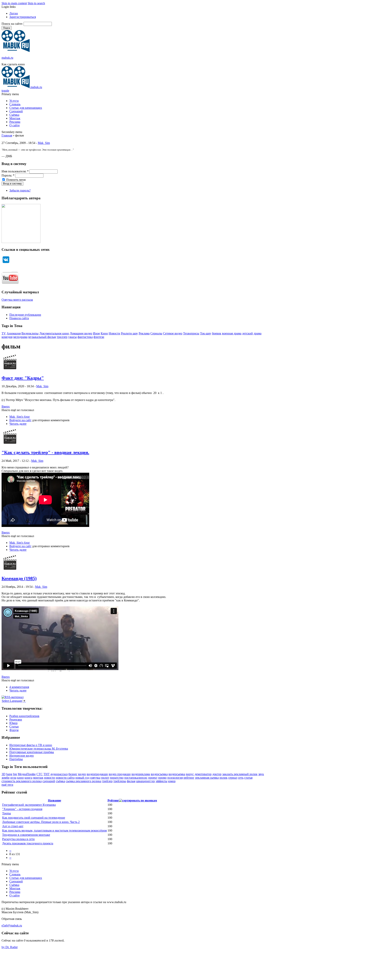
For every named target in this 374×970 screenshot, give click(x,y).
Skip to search (36, 3)
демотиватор (203, 774)
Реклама (14, 121)
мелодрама (20, 337)
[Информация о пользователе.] (10, 369)
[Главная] (16, 51)
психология (175, 777)
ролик (224, 777)
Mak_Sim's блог (19, 416)
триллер (62, 337)
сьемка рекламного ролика (83, 781)
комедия (7, 337)
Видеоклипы (30, 333)
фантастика (85, 337)
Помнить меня (15, 179)
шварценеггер (145, 781)
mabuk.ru (7, 57)
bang (9, 774)
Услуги (14, 100)
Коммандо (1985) (19, 578)
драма (257, 333)
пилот (105, 777)
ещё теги (7, 784)
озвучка (95, 777)
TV (4, 333)
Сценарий (16, 111)
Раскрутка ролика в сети (18, 839)
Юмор (13, 723)
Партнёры (16, 759)
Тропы (6, 813)
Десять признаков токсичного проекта (27, 843)
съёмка (60, 781)
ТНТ (46, 774)
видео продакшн (120, 774)
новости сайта (65, 777)
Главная (7, 135)
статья (248, 777)
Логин (13, 13)
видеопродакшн (97, 774)
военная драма (231, 333)
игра (13, 777)
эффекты (161, 781)
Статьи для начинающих (25, 107)
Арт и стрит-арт (12, 826)
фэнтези (99, 337)
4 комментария (19, 687)
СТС (39, 774)
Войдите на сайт (20, 420)
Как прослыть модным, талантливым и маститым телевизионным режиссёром (54, 830)
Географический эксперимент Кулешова (29, 804)
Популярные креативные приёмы (31, 752)
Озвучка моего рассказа (17, 299)
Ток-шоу (205, 333)
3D (3, 774)
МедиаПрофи (27, 774)
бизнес (72, 774)
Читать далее (17, 423)
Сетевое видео (172, 333)
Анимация (14, 333)
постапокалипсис (135, 777)
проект (152, 777)
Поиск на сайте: (13, 23)
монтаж (38, 777)
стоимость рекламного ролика (22, 781)
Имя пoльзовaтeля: (15, 171)
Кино (104, 333)
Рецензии (15, 719)
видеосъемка (159, 774)
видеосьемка (176, 774)
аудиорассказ (59, 774)
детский (247, 333)
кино (20, 777)
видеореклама (140, 774)
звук (261, 774)
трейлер (107, 781)
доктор (216, 774)
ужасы (72, 337)
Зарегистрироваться (22, 17)
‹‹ (10, 850)
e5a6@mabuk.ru (12, 925)
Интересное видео (21, 755)
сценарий (48, 781)
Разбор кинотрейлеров (24, 716)
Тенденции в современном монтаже (26, 834)
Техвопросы (191, 333)
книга (28, 777)
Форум (14, 730)
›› (10, 857)
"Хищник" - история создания (22, 809)
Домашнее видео (81, 333)
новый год (82, 777)
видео (82, 774)
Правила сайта (19, 318)
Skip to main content (14, 3)
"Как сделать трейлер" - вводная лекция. (45, 452)
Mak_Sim (44, 143)
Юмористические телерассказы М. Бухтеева (38, 748)
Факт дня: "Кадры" (23, 377)
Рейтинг (113, 800)
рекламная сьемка (207, 777)
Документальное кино (54, 333)
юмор (172, 781)
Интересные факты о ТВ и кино (30, 745)
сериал (232, 777)
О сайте (14, 125)
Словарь (14, 104)
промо (162, 777)
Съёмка (14, 114)
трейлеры (119, 781)
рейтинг (188, 777)
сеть (240, 777)
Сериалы (156, 333)
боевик (216, 333)
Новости (114, 333)
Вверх (6, 406)
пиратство (116, 777)
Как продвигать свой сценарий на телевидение (33, 817)
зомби (6, 777)
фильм (131, 781)
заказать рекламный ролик (240, 774)
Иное (96, 333)
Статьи (14, 726)
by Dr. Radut (10, 947)
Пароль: (8, 175)
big (15, 774)
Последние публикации (25, 314)
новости (49, 777)
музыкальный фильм (42, 337)
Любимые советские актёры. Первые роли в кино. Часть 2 (41, 822)
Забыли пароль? (20, 190)
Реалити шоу (129, 333)
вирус (190, 774)
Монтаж (14, 118)
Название (54, 800)
